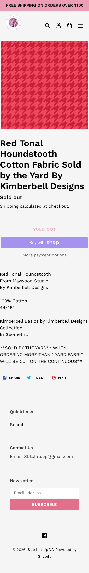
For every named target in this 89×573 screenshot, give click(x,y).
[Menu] (80, 25)
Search (17, 424)
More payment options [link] (45, 255)
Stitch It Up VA (41, 549)
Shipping (9, 206)
